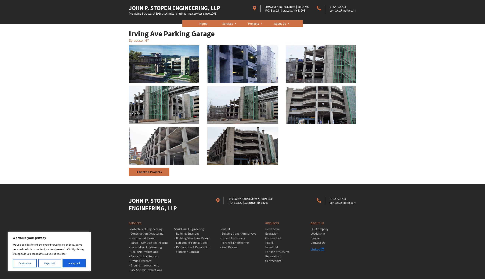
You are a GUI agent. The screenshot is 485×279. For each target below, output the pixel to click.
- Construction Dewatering (146, 233)
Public (269, 242)
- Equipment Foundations (190, 242)
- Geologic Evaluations (143, 252)
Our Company (319, 229)
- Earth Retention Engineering (148, 242)
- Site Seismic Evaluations (145, 270)
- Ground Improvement (144, 265)
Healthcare (272, 229)
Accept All (74, 263)
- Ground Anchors (140, 261)
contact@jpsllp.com (343, 10)
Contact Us (318, 242)
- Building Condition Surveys (238, 233)
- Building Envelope (186, 233)
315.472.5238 (338, 7)
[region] (49, 251)
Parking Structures (277, 252)
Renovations (273, 256)
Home (203, 23)
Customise (25, 263)
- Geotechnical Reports (144, 256)
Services (227, 23)
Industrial (271, 247)
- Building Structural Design (192, 238)
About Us (280, 23)
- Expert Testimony (232, 238)
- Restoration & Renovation (192, 247)
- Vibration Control (186, 252)
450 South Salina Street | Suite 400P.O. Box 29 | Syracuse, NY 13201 (287, 8)
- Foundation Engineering (145, 247)
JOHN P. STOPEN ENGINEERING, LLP (174, 10)
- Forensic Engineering (234, 242)
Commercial (273, 238)
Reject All (49, 263)
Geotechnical (273, 261)
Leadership (318, 233)
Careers (316, 238)
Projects (253, 23)
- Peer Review (228, 247)
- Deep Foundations (141, 238)
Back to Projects (150, 172)
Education (271, 233)
